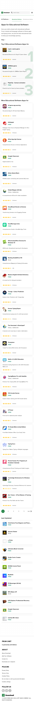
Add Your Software (6, 656)
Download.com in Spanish (8, 661)
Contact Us (5, 659)
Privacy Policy (5, 670)
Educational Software (17, 19)
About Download (6, 653)
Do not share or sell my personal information (13, 679)
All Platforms (4, 19)
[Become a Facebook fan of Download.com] (3, 690)
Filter (2, 40)
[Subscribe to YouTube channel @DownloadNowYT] (10, 690)
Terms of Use (5, 673)
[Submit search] (11, 12)
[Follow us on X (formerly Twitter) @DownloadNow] (6, 690)
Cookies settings (6, 681)
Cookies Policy (5, 676)
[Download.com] (5, 13)
